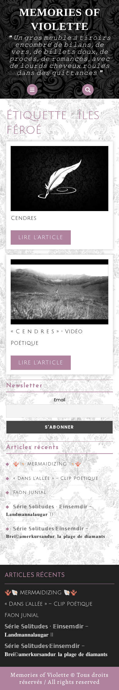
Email (59, 400)
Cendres (24, 218)
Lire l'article (44, 239)
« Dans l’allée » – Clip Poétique (55, 478)
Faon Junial (29, 492)
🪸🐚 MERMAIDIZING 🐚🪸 (47, 464)
